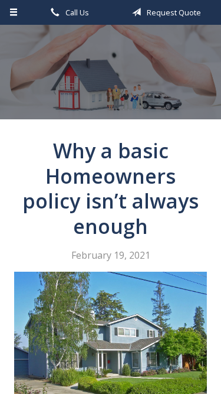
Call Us (76, 12)
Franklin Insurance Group (110, 77)
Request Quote (173, 12)
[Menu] (14, 12)
